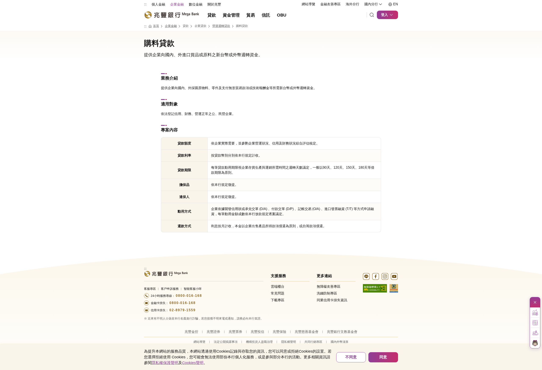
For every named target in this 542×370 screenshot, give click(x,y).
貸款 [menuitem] (211, 15)
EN (395, 4)
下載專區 (277, 300)
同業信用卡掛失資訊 (332, 300)
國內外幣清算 (339, 341)
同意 (383, 357)
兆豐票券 (235, 332)
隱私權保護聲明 (165, 363)
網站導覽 (308, 4)
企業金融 (171, 26)
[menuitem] (158, 4)
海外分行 (352, 4)
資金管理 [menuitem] (231, 15)
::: (145, 4)
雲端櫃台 (277, 286)
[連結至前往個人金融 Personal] (166, 273)
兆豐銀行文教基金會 (342, 332)
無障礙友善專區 (328, 286)
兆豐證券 (213, 332)
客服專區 (150, 288)
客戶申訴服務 (170, 288)
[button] (535, 312)
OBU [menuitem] (281, 15)
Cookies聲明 (192, 363)
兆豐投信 (257, 332)
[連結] (371, 14)
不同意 (351, 357)
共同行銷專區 (313, 341)
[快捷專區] (535, 302)
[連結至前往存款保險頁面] (394, 288)
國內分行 (371, 4)
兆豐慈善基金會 (306, 332)
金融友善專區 (330, 4)
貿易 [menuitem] (250, 15)
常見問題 (277, 293)
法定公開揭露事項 (226, 341)
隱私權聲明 (288, 341)
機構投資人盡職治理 (259, 341)
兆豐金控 (191, 332)
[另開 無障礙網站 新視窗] (375, 288)
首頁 (156, 26)
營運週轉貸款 (221, 26)
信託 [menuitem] (266, 15)
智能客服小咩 (193, 288)
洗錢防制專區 (327, 293)
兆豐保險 (279, 332)
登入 (384, 15)
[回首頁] (171, 15)
